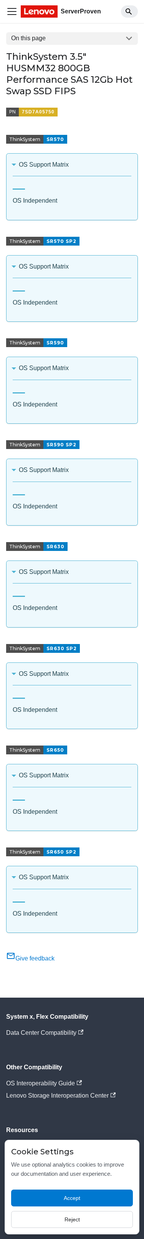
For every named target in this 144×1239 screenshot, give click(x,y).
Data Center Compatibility (41, 1032)
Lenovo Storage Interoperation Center (57, 1095)
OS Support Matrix (44, 164)
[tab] (19, 186)
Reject (72, 1219)
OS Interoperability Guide (40, 1083)
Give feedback (35, 958)
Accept (72, 1198)
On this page (28, 38)
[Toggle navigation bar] (12, 11)
